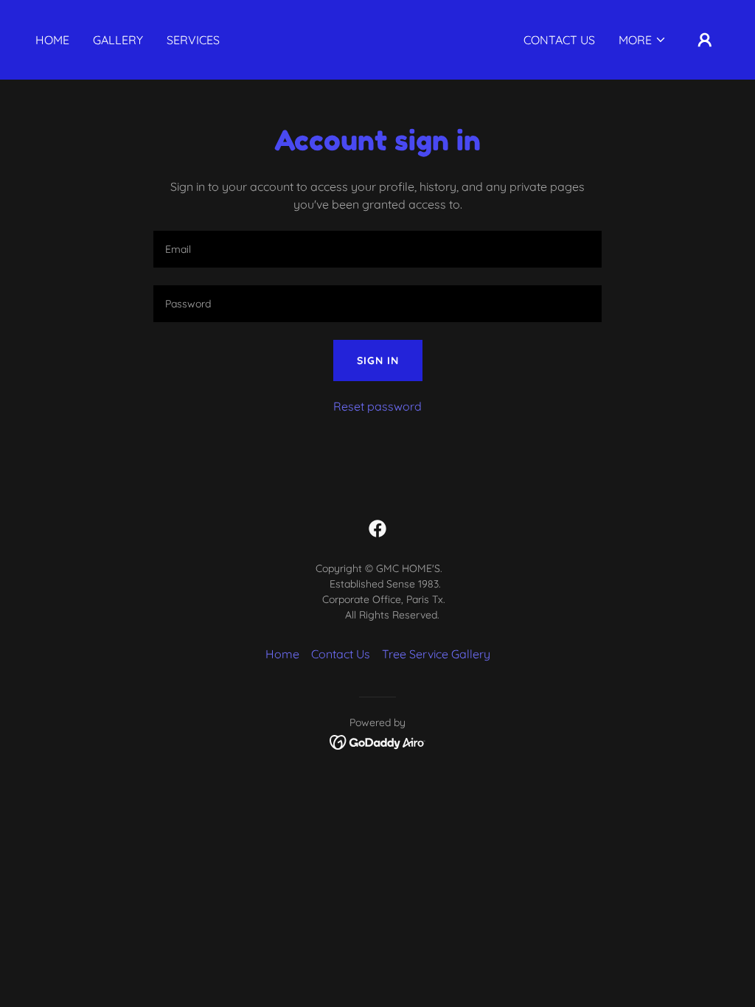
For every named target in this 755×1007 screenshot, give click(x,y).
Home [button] (282, 654)
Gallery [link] (118, 39)
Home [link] (52, 39)
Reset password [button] (377, 406)
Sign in (378, 360)
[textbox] (377, 249)
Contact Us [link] (559, 39)
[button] (643, 40)
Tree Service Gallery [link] (436, 654)
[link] (377, 52)
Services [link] (193, 39)
